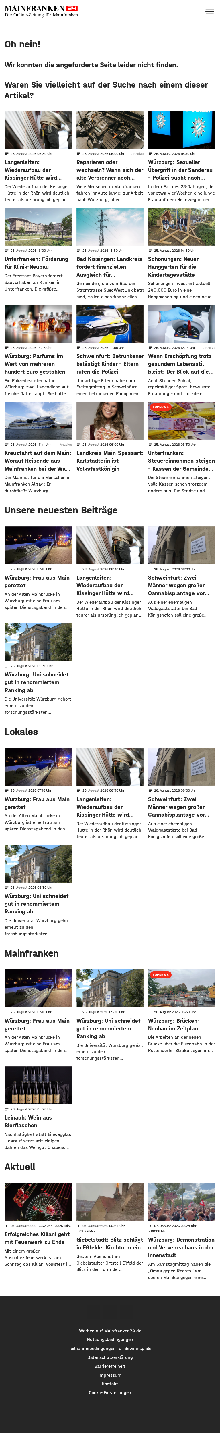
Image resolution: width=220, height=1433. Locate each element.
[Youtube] (126, 1312)
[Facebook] (93, 1312)
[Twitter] (110, 1312)
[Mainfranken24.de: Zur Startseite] (41, 11)
